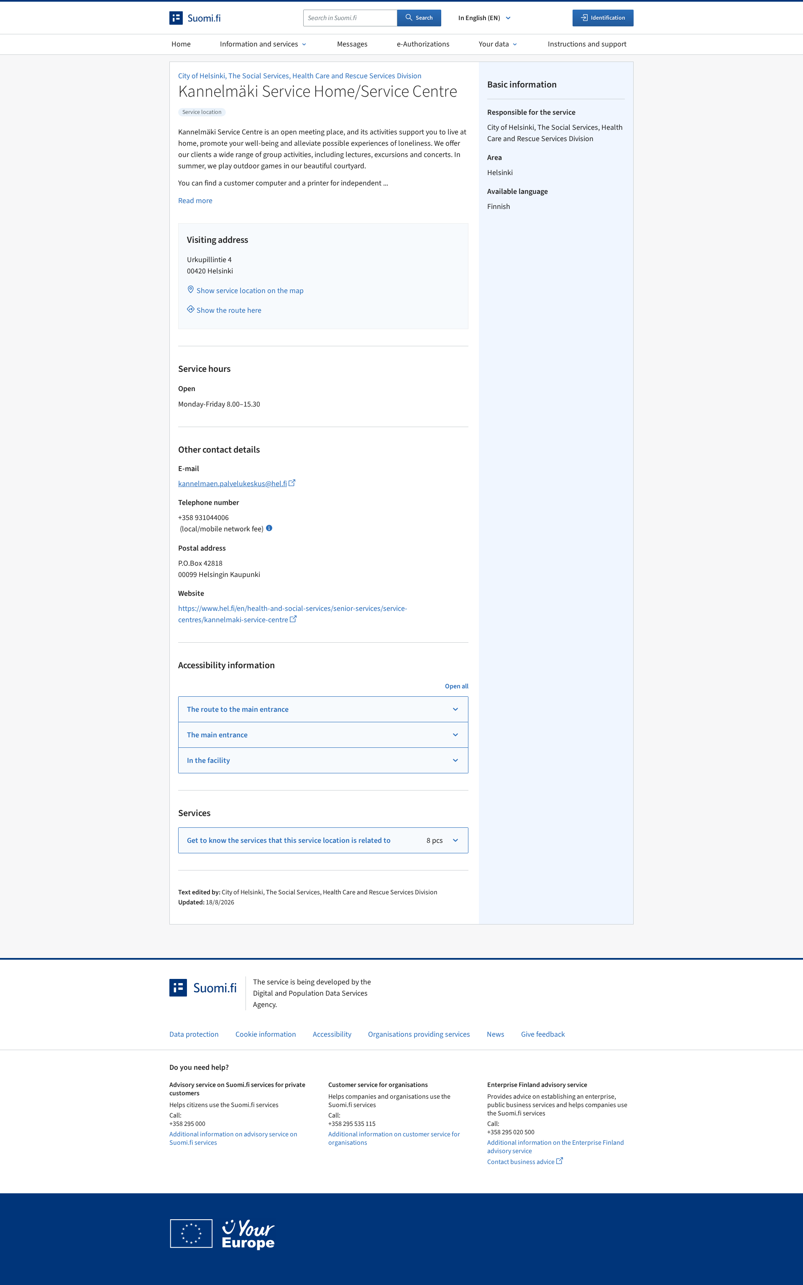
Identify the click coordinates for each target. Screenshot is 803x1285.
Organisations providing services (419, 1034)
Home (181, 44)
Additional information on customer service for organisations (394, 1138)
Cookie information (265, 1034)
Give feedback (543, 1034)
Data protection (194, 1034)
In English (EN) (479, 18)
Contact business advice (532, 1161)
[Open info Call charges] (269, 527)
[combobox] (350, 18)
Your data (494, 44)
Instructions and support (587, 44)
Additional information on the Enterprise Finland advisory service (555, 1146)
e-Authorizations (423, 44)
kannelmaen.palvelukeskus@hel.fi (236, 484)
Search (424, 18)
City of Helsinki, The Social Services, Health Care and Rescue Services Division (300, 76)
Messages (352, 44)
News (495, 1034)
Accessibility (332, 1034)
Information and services (259, 44)
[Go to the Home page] (202, 18)
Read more (195, 201)
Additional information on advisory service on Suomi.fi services (233, 1138)
